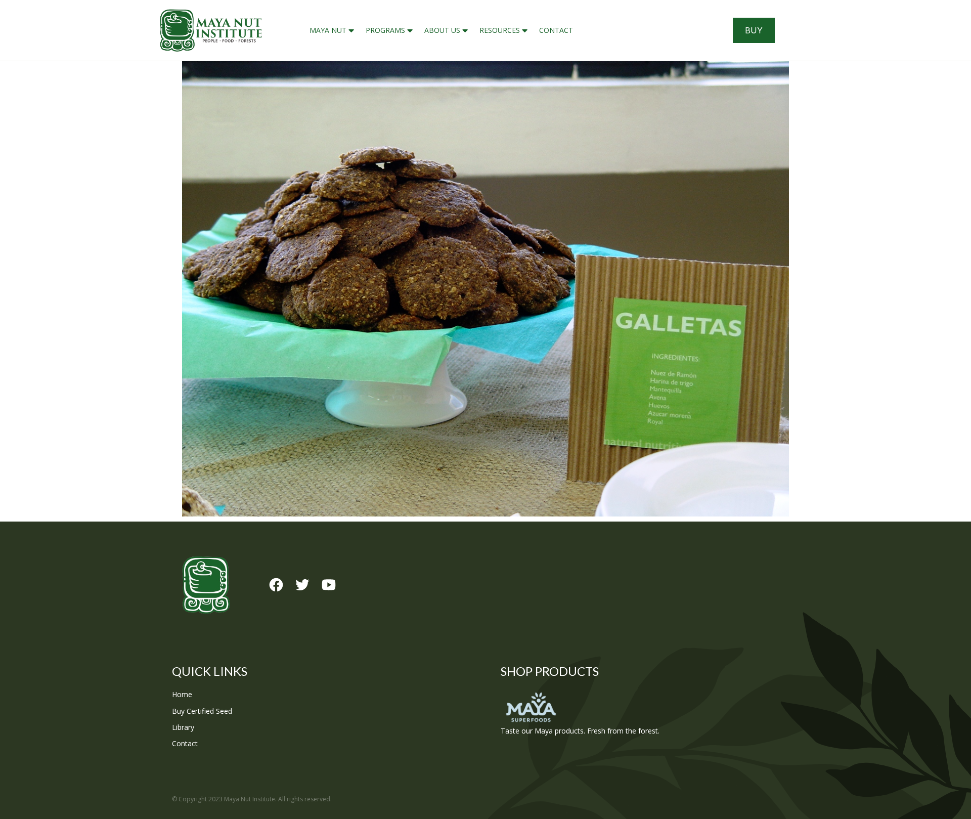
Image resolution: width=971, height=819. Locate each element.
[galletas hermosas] (485, 288)
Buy (754, 30)
